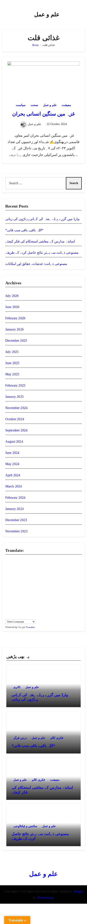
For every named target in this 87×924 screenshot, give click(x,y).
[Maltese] (32, 593)
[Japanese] (28, 583)
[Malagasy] (20, 593)
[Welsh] (20, 616)
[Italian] (24, 583)
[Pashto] (28, 597)
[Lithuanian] (7, 593)
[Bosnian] (11, 565)
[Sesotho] (32, 602)
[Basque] (32, 560)
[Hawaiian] (20, 579)
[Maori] (37, 593)
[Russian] (20, 602)
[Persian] (32, 597)
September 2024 (16, 430)
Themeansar (45, 897)
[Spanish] (32, 607)
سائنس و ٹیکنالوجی (25, 826)
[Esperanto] (32, 569)
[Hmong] (32, 579)
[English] (28, 569)
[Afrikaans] (7, 560)
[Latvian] (37, 588)
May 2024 (12, 464)
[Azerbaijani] (28, 560)
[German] (32, 574)
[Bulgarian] (16, 565)
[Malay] (28, 593)
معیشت (66, 105)
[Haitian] (11, 579)
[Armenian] (24, 560)
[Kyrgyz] (24, 588)
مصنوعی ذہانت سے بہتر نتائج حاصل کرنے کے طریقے (42, 252)
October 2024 (14, 419)
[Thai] (28, 611)
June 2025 (12, 363)
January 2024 (14, 509)
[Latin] (32, 588)
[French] (16, 574)
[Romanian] (16, 602)
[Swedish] (11, 611)
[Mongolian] (11, 597)
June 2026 (12, 307)
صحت (34, 105)
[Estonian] (37, 569)
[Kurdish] (20, 588)
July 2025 (12, 352)
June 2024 (12, 452)
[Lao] (28, 588)
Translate (30, 627)
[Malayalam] (24, 593)
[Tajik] (16, 611)
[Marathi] (7, 597)
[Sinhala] (7, 607)
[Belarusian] (37, 560)
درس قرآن (20, 737)
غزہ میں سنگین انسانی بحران (43, 114)
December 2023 (16, 520)
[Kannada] (37, 583)
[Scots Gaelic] (24, 607)
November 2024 (16, 408)
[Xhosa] (24, 616)
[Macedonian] (16, 593)
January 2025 (14, 396)
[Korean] (16, 588)
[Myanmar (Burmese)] (16, 597)
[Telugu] (24, 611)
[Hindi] (28, 579)
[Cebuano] (24, 565)
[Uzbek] (11, 616)
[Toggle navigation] (5, 12)
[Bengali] (7, 565)
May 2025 (12, 374)
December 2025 (16, 340)
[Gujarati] (7, 579)
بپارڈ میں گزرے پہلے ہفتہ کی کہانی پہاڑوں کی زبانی (42, 219)
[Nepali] (20, 597)
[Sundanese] (37, 607)
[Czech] (16, 569)
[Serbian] (24, 602)
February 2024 (15, 497)
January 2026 (14, 329)
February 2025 (15, 385)
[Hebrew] (24, 579)
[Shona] (28, 602)
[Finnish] (11, 574)
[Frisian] (20, 574)
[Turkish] (32, 611)
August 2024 (14, 441)
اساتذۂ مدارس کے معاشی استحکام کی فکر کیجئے (40, 241)
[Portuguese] (7, 602)
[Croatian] (11, 569)
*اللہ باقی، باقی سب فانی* (24, 230)
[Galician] (24, 574)
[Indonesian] (16, 583)
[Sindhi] (37, 602)
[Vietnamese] (16, 616)
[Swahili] (7, 611)
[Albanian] (11, 560)
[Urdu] (7, 616)
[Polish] (37, 597)
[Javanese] (32, 583)
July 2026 (12, 295)
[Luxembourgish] (11, 593)
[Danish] (20, 569)
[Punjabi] (11, 602)
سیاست (21, 105)
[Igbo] (11, 583)
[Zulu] (37, 616)
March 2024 (13, 486)
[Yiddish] (28, 616)
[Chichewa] (28, 565)
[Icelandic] (7, 583)
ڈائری (16, 687)
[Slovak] (11, 607)
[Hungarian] (37, 579)
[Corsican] (7, 569)
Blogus (78, 891)
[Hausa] (16, 579)
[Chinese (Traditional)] (37, 565)
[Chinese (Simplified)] (32, 565)
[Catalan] (20, 565)
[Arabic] (20, 560)
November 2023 (16, 531)
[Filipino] (7, 574)
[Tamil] (20, 611)
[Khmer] (11, 588)
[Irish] (20, 583)
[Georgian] (28, 574)
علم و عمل (47, 14)
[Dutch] (24, 569)
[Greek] (37, 574)
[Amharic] (16, 560)
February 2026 (15, 318)
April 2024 (12, 475)
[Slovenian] (16, 607)
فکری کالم (56, 737)
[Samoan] (20, 607)
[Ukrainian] (37, 611)
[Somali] (28, 607)
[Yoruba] (32, 616)
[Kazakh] (7, 588)
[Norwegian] (24, 597)
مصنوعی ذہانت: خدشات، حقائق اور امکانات (36, 264)
